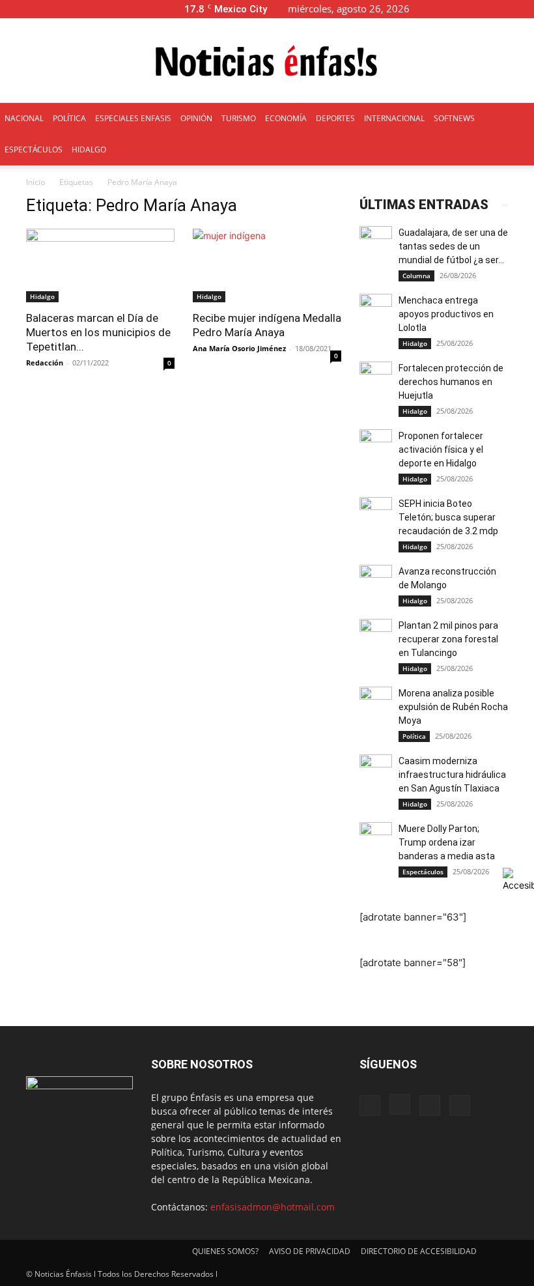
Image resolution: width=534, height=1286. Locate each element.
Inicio (35, 182)
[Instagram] (481, 9)
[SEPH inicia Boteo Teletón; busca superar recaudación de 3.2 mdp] (375, 513)
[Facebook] (460, 9)
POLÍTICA (69, 118)
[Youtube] (524, 9)
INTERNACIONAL (394, 118)
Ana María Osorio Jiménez (239, 348)
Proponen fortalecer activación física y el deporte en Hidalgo (441, 449)
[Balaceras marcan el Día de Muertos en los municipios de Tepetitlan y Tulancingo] (100, 265)
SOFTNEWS (454, 118)
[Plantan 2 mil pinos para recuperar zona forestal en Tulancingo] (375, 635)
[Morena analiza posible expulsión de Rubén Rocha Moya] (375, 703)
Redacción (44, 362)
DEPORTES (335, 118)
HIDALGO (89, 149)
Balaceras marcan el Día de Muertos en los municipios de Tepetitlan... (98, 332)
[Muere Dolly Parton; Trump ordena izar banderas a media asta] (375, 838)
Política (414, 736)
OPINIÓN (196, 118)
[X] (503, 9)
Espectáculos (422, 871)
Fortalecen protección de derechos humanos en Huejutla (451, 382)
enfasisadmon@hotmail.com (272, 1207)
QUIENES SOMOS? (225, 1251)
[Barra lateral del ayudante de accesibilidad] (518, 879)
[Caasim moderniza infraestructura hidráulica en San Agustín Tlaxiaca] (375, 770)
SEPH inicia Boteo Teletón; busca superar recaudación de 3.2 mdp (448, 517)
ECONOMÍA (286, 118)
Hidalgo (42, 296)
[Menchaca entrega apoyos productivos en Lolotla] (375, 310)
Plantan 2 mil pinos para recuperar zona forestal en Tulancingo (448, 639)
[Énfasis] (267, 61)
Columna (416, 275)
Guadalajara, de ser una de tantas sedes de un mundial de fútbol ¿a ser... (453, 246)
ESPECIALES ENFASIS (133, 118)
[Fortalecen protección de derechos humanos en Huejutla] (375, 378)
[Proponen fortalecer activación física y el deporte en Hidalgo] (375, 445)
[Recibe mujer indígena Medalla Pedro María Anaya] (267, 265)
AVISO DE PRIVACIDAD (309, 1251)
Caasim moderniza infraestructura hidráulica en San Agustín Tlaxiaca (452, 774)
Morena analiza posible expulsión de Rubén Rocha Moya (453, 707)
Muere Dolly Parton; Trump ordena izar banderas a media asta (448, 842)
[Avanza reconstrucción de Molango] (375, 581)
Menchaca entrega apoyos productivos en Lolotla (446, 314)
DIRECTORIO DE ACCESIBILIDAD (419, 1251)
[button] (440, 9)
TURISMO (238, 118)
